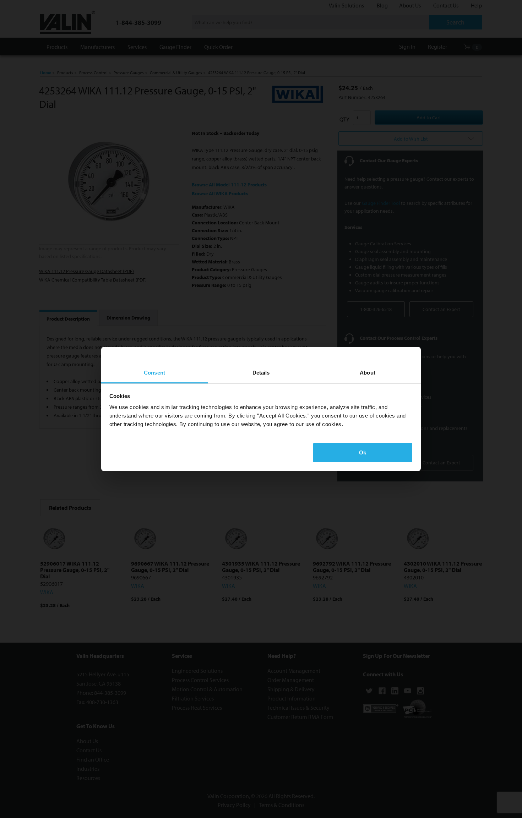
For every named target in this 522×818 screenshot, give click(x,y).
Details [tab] (261, 373)
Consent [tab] (154, 373)
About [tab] (367, 373)
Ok (362, 452)
